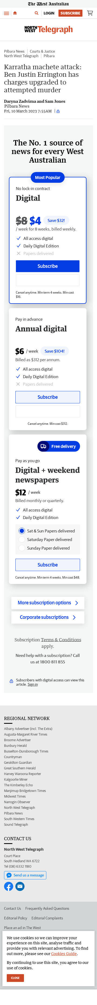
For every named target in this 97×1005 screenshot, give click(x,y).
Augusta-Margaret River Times (25, 734)
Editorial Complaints (47, 918)
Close (15, 978)
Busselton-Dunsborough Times (26, 751)
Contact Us (12, 908)
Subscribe (70, 13)
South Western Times (19, 819)
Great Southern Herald (20, 768)
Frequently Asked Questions (47, 908)
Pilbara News (14, 51)
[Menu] (6, 13)
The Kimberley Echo (18, 785)
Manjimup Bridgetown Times (25, 791)
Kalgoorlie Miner (15, 779)
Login (49, 13)
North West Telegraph (21, 56)
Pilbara (49, 56)
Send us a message (29, 875)
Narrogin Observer (17, 802)
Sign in (33, 684)
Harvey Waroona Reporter (22, 774)
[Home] (15, 13)
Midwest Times (15, 796)
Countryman (13, 757)
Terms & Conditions (61, 639)
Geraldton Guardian (18, 763)
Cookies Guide (64, 953)
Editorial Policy (15, 918)
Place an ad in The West (22, 928)
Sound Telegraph (16, 825)
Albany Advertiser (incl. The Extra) (28, 729)
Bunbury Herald (15, 746)
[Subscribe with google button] (47, 280)
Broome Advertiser (17, 740)
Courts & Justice (42, 51)
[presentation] (22, 531)
